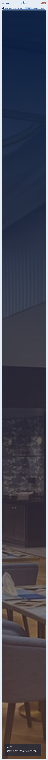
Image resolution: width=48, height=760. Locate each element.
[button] (32, 753)
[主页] (24, 3)
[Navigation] (3, 3)
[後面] (3, 8)
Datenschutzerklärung (7, 758)
